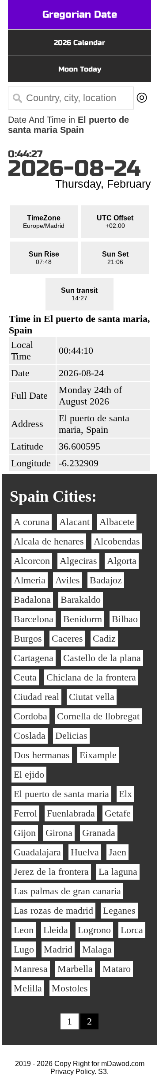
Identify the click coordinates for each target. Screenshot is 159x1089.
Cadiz (104, 638)
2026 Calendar (79, 42)
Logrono (94, 929)
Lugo (24, 949)
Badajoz (106, 580)
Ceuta (25, 677)
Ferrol (25, 813)
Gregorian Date (79, 14)
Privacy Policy (72, 1071)
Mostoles (70, 988)
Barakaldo (81, 599)
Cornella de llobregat (98, 716)
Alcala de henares (49, 541)
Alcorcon (32, 560)
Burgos (28, 638)
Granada (98, 832)
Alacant (74, 521)
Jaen (117, 852)
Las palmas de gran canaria (67, 890)
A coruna (31, 521)
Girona (58, 832)
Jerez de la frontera (51, 871)
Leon (24, 929)
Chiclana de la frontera (91, 677)
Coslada (29, 735)
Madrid (58, 949)
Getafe (118, 813)
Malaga (97, 949)
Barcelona (33, 618)
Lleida (55, 929)
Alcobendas (117, 541)
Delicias (71, 735)
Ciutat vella (91, 696)
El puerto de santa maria (61, 793)
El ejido (29, 774)
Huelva (85, 852)
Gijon (25, 832)
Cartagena (33, 657)
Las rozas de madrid (53, 910)
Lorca (132, 929)
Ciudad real (36, 696)
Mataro (116, 968)
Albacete (116, 521)
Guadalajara (37, 852)
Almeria (29, 580)
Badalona (32, 599)
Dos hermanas (42, 754)
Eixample (98, 754)
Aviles (67, 580)
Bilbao (125, 618)
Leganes (119, 910)
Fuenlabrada (71, 813)
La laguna (117, 871)
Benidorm (82, 618)
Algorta (121, 560)
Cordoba (30, 716)
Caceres (67, 638)
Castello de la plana (102, 657)
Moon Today (79, 69)
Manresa (31, 968)
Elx (125, 793)
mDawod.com (122, 1063)
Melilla (28, 988)
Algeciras (78, 560)
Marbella (75, 968)
